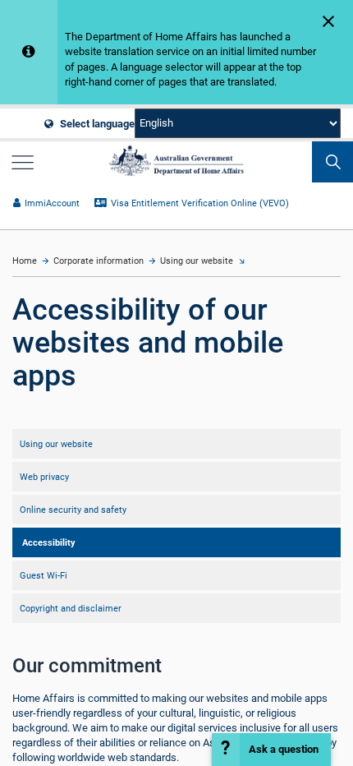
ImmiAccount (52, 203)
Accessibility (49, 542)
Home (24, 261)
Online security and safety (73, 509)
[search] (332, 161)
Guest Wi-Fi (43, 575)
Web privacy (44, 476)
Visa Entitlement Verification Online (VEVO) (200, 203)
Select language (96, 124)
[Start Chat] (271, 749)
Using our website (196, 261)
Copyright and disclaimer (70, 608)
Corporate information (98, 261)
